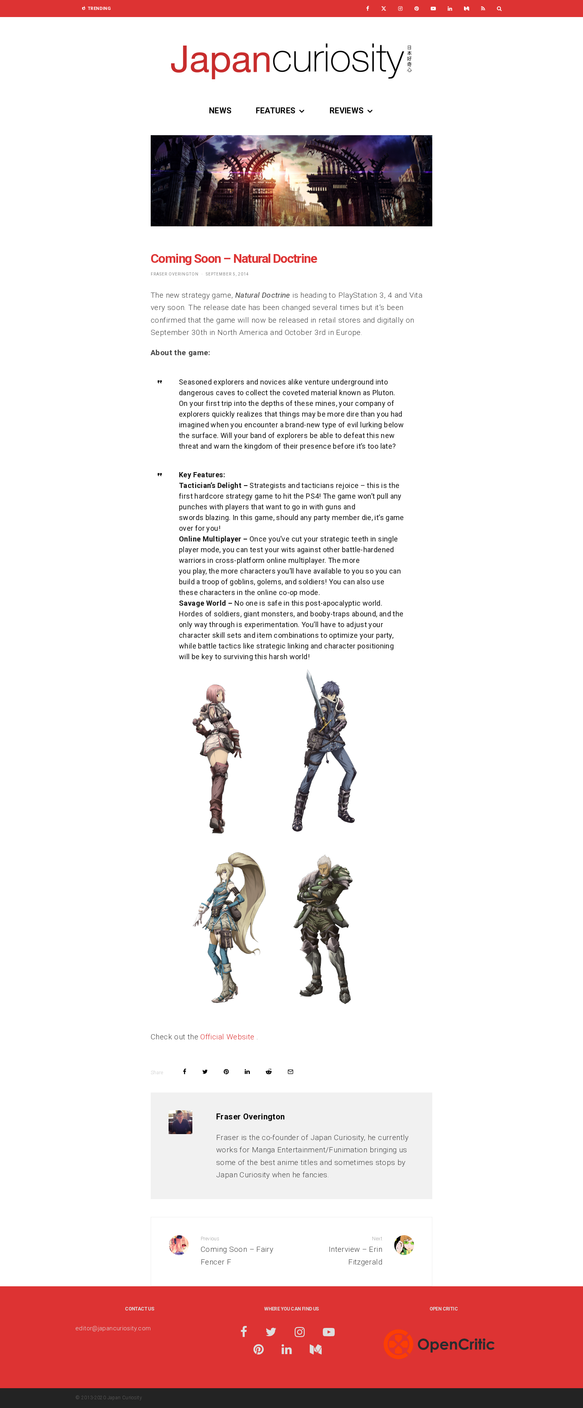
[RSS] (483, 8)
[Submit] (269, 1072)
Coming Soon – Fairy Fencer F (237, 1251)
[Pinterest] (416, 8)
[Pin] (226, 1072)
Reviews (347, 110)
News (220, 110)
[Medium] (466, 8)
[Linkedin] (450, 8)
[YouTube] (433, 8)
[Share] (184, 1072)
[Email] (290, 1072)
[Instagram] (400, 8)
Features (276, 110)
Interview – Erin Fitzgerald (355, 1251)
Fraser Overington (175, 274)
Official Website (228, 1036)
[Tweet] (205, 1072)
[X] (383, 8)
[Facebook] (367, 8)
